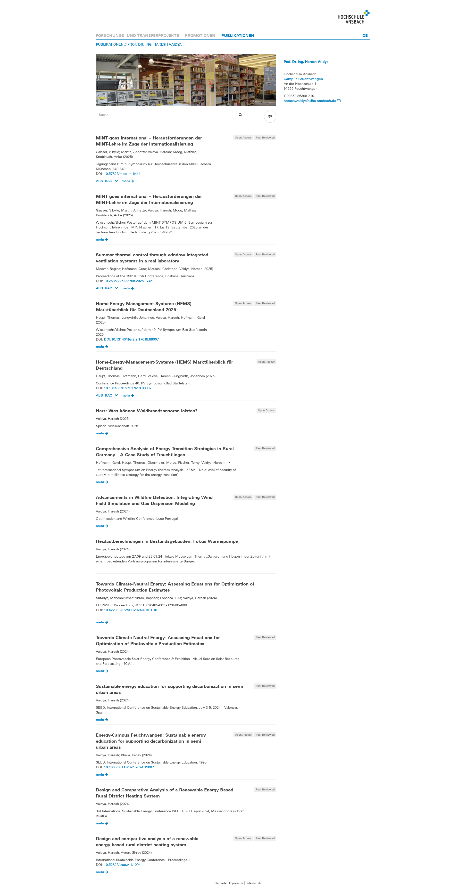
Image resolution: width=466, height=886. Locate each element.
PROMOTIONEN (200, 35)
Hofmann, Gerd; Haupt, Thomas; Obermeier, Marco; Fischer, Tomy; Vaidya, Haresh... (162, 462)
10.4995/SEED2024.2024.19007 (129, 767)
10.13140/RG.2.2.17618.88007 (127, 388)
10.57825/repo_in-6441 (122, 173)
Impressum (236, 883)
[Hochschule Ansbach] (353, 17)
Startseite (220, 883)
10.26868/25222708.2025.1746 (128, 281)
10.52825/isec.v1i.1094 (122, 864)
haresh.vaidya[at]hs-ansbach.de (310, 100)
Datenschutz (253, 883)
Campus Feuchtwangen (303, 79)
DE (365, 35)
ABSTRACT (105, 181)
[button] (270, 117)
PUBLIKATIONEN (237, 35)
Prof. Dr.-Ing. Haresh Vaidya (306, 61)
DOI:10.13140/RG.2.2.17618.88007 (131, 339)
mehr (126, 181)
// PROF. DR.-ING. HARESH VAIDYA (153, 44)
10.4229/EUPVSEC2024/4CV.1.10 (130, 610)
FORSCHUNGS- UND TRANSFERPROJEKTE (137, 35)
